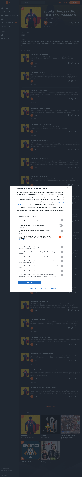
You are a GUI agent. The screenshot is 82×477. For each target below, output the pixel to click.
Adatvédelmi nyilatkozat (50, 288)
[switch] (61, 220)
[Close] (68, 188)
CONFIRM (29, 282)
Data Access (38, 288)
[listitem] (41, 216)
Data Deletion (29, 288)
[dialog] (41, 238)
